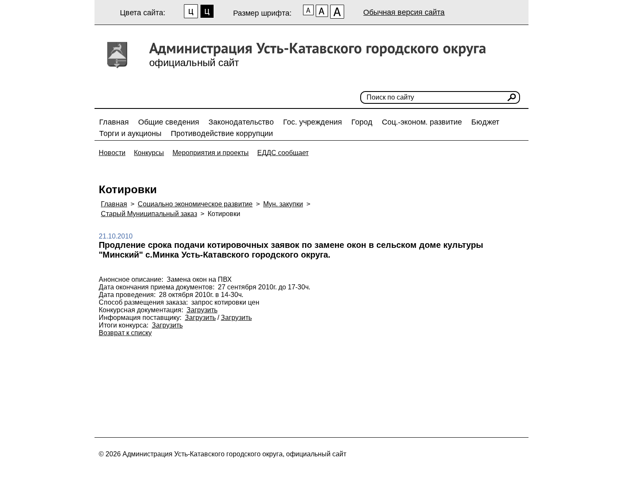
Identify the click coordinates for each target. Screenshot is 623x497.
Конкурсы (149, 152)
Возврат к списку (125, 332)
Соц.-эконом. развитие (422, 122)
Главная (114, 122)
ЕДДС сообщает (283, 152)
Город (362, 122)
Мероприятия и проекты (210, 152)
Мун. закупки (283, 204)
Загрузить (201, 310)
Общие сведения (168, 122)
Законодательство (241, 122)
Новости (112, 152)
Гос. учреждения (312, 122)
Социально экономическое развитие (195, 204)
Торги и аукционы (130, 133)
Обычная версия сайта (404, 12)
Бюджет (485, 122)
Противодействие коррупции (222, 133)
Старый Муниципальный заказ (149, 213)
